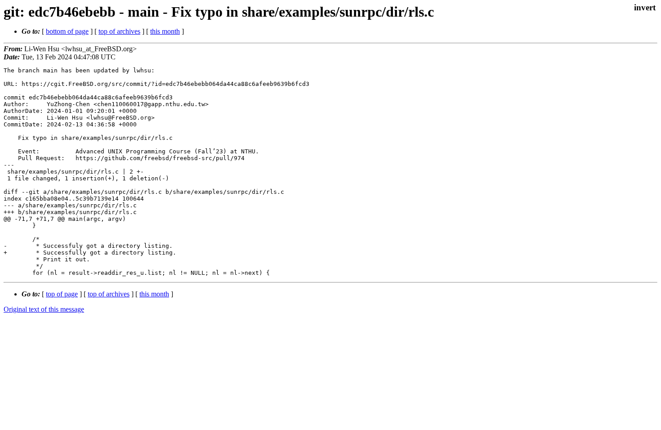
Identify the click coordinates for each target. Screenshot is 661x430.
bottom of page (67, 31)
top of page (62, 294)
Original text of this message (44, 309)
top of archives (119, 31)
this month (165, 31)
